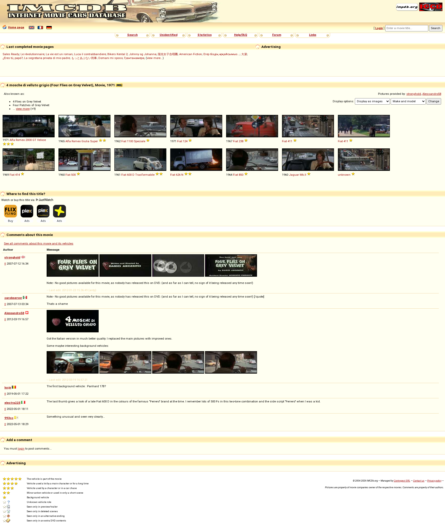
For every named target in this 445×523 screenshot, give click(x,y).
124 (185, 141)
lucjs (7, 387)
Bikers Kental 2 (117, 54)
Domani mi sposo (110, 58)
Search (132, 35)
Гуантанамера (134, 58)
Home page (16, 27)
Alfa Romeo (17, 140)
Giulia (85, 141)
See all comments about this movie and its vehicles (38, 243)
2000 (28, 140)
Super (94, 141)
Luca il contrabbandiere (90, 54)
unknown (344, 174)
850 (241, 174)
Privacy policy (434, 480)
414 (17, 174)
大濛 (244, 54)
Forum (276, 35)
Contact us (418, 480)
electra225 (12, 402)
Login (379, 28)
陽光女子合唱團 (168, 54)
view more (23, 109)
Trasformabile (145, 174)
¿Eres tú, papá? (13, 58)
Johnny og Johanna (142, 54)
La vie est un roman (59, 54)
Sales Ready (11, 54)
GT (34, 140)
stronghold (413, 94)
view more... (155, 58)
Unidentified (168, 35)
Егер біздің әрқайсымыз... (221, 54)
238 (241, 141)
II (305, 174)
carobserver (13, 298)
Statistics (205, 35)
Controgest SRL (402, 480)
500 (73, 174)
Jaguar (294, 174)
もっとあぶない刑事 (84, 58)
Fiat (123, 141)
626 (178, 174)
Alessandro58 (431, 94)
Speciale (139, 141)
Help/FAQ (240, 35)
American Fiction (190, 54)
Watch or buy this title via (18, 200)
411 (290, 141)
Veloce (41, 140)
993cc (8, 418)
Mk (302, 174)
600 (129, 174)
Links (312, 35)
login (21, 448)
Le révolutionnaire (32, 54)
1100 (130, 141)
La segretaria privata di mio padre (47, 58)
